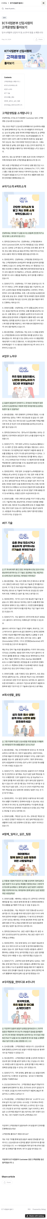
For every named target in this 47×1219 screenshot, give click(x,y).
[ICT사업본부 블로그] (4, 3)
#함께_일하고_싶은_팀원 (12, 101)
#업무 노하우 (8, 89)
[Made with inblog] (35, 1216)
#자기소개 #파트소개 (10, 85)
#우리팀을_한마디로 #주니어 (13, 105)
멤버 (4, 18)
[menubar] (39, 39)
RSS (29, 1209)
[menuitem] (39, 39)
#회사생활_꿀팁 (9, 97)
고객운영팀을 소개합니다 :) (12, 81)
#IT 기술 (7, 93)
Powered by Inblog (39, 1209)
